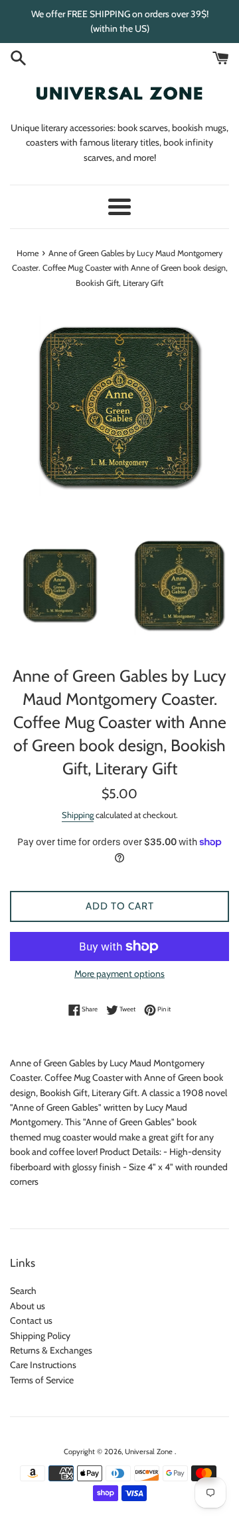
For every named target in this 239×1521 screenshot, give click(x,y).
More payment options (119, 974)
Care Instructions (43, 1365)
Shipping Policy (40, 1336)
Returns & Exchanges (51, 1350)
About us (27, 1306)
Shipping (78, 814)
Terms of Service (42, 1380)
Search (23, 1291)
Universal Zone (150, 1451)
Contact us (31, 1320)
